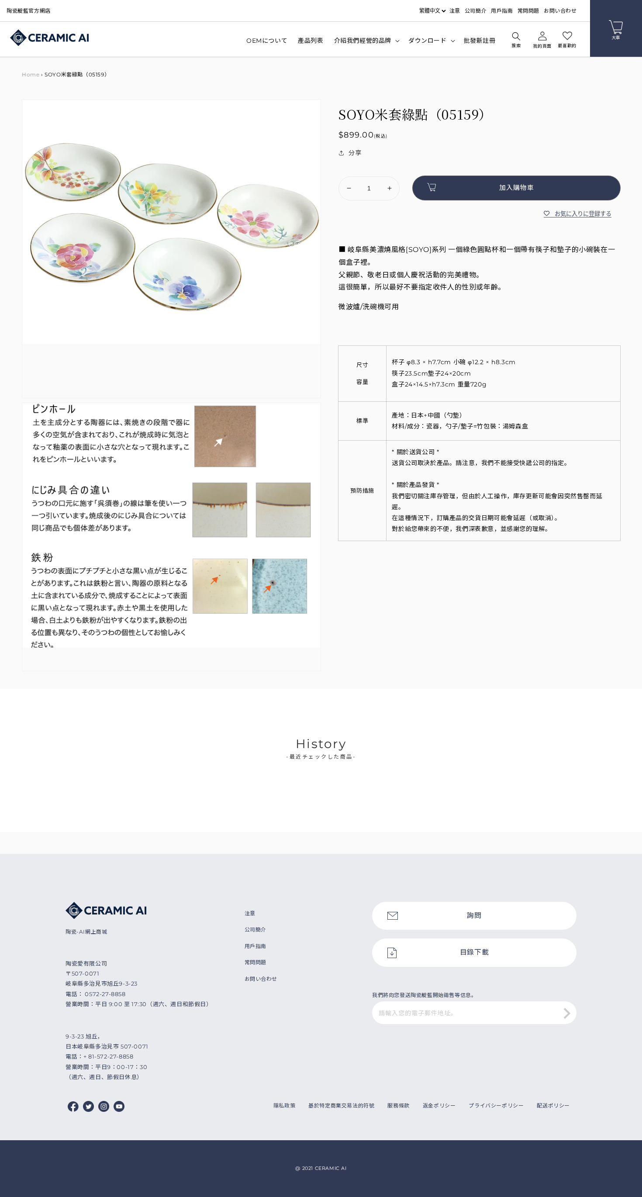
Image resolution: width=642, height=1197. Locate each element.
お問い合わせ (560, 10)
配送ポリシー (553, 1105)
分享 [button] (355, 153)
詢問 (474, 915)
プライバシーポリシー (496, 1105)
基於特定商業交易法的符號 (341, 1105)
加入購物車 (516, 187)
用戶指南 (502, 10)
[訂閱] (566, 1013)
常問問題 (528, 10)
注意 (454, 10)
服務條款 (398, 1105)
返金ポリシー (439, 1105)
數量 (344, 169)
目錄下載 (474, 952)
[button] (516, 41)
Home (30, 74)
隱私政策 (284, 1105)
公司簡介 (476, 10)
